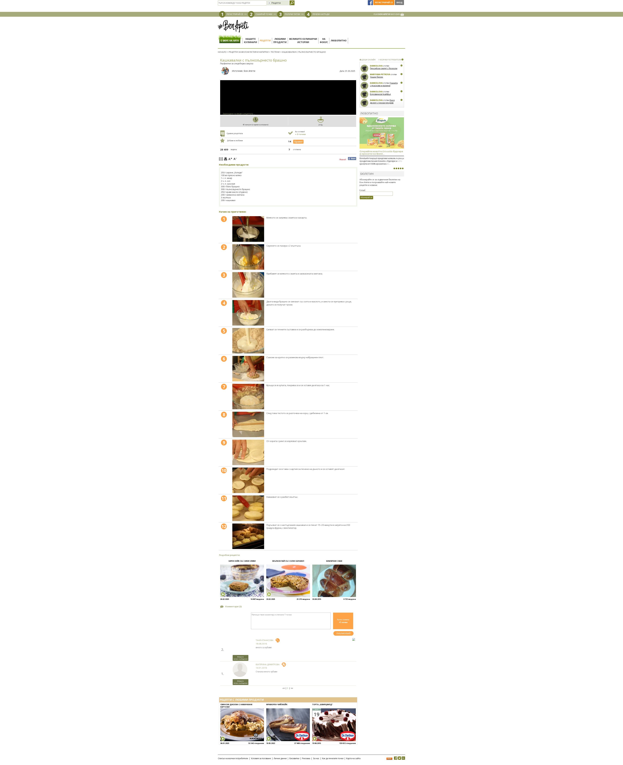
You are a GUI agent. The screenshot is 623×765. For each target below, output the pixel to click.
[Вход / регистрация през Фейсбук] (370, 2)
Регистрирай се (384, 2)
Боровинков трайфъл (380, 94)
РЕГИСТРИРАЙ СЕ (235, 14)
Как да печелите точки (332, 758)
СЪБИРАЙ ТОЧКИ (264, 14)
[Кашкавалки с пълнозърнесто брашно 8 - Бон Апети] (248, 424)
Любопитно (339, 40)
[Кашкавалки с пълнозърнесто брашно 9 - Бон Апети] (248, 452)
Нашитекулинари (250, 40)
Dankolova (376, 65)
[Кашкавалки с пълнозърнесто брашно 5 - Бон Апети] (248, 340)
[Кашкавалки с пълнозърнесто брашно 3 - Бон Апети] (248, 285)
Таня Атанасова (264, 640)
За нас (316, 758)
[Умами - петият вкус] (400, 168)
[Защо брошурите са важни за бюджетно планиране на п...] (402, 168)
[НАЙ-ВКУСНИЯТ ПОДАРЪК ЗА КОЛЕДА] (398, 168)
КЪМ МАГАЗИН (387, 14)
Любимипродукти (280, 40)
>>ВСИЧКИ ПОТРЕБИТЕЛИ (389, 59)
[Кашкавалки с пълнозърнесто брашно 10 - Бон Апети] (248, 480)
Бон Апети (249, 70)
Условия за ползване (261, 758)
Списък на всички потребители (233, 758)
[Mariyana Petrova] (364, 77)
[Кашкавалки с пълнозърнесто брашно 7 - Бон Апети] (248, 396)
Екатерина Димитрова (268, 664)
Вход (399, 2)
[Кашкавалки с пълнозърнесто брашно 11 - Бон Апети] (248, 508)
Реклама (306, 758)
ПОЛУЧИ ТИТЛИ (292, 14)
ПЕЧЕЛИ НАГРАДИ (321, 14)
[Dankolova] (364, 69)
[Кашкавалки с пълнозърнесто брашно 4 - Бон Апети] (248, 313)
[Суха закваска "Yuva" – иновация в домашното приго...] (394, 168)
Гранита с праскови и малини (384, 84)
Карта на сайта (353, 758)
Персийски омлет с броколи (383, 68)
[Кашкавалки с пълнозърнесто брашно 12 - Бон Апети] (248, 536)
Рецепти (265, 40)
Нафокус (324, 40)
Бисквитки (294, 758)
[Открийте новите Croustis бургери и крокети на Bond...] (396, 168)
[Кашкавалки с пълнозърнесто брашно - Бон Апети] (248, 229)
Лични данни (280, 758)
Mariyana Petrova (380, 74)
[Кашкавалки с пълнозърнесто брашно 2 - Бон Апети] (248, 257)
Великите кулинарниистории (303, 40)
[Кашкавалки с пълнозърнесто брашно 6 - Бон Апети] (248, 368)
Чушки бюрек (376, 77)
